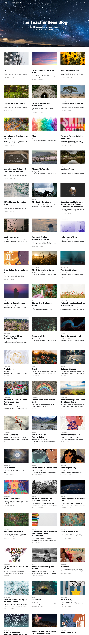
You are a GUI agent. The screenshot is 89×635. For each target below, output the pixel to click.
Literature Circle (47, 3)
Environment (56, 3)
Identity (64, 3)
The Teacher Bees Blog (13, 3)
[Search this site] (85, 3)
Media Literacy (36, 3)
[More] (69, 3)
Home (28, 3)
